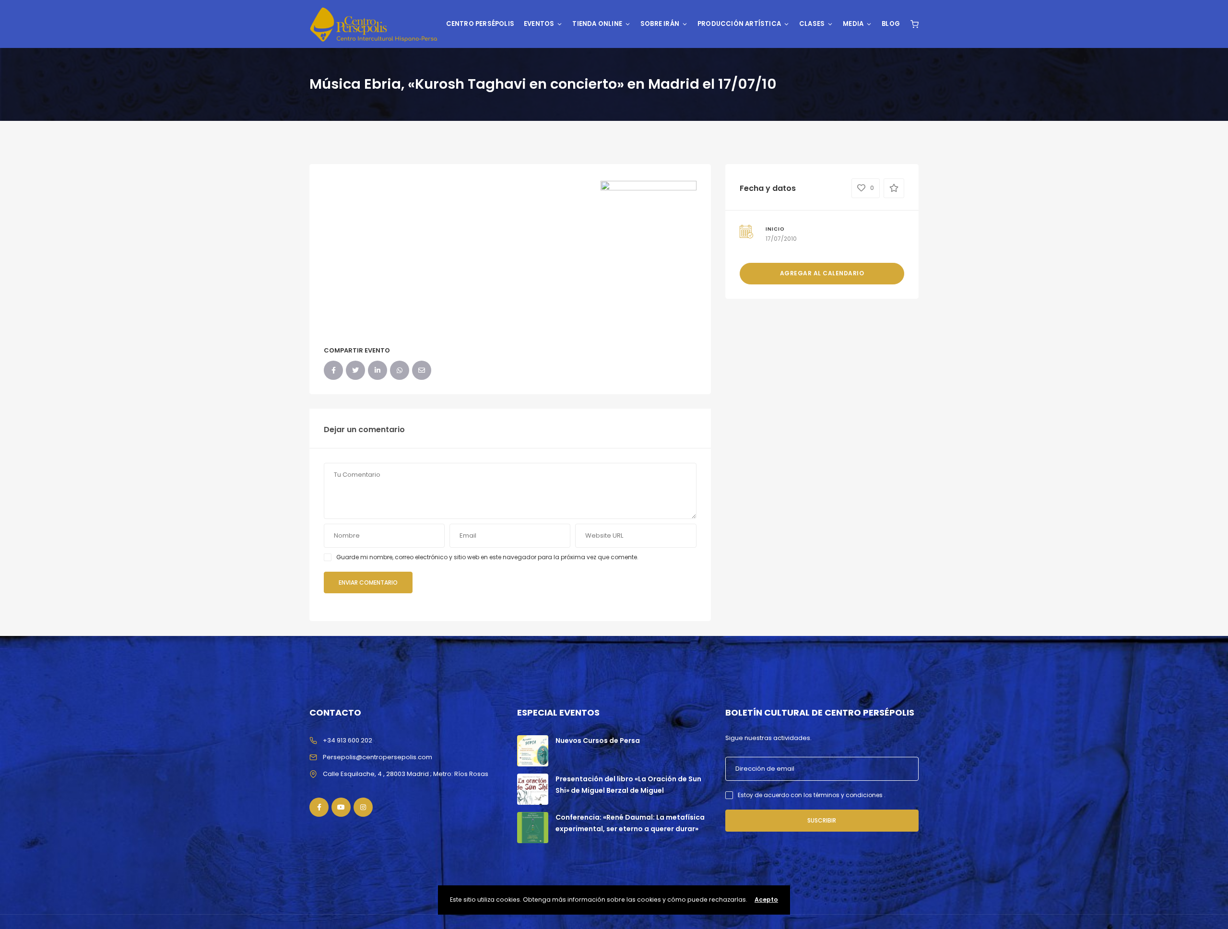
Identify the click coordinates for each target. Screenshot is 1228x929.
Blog (891, 23)
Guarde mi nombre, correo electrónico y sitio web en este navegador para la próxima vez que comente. (487, 557)
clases (812, 23)
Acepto (766, 899)
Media (853, 23)
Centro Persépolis (480, 23)
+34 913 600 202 (347, 740)
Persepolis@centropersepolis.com (377, 757)
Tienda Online (597, 23)
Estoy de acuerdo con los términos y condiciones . (812, 795)
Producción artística (739, 23)
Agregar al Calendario (822, 273)
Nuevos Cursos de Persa (597, 740)
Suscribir (821, 820)
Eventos (539, 23)
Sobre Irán (659, 23)
